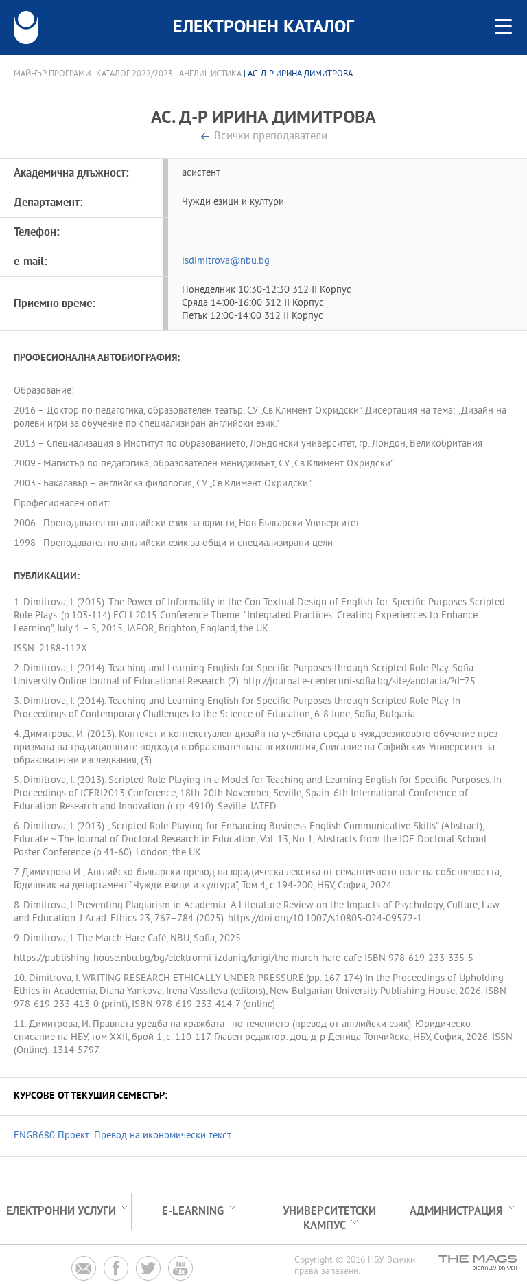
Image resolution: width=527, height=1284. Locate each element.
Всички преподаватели (270, 137)
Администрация (456, 1211)
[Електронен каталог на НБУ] (26, 27)
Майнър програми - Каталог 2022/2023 (93, 74)
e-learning (193, 1211)
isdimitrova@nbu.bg (226, 261)
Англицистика (210, 74)
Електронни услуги (61, 1211)
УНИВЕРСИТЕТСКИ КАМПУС (329, 1218)
